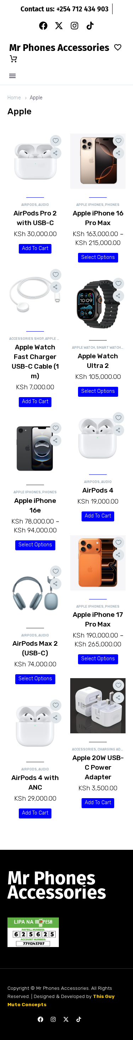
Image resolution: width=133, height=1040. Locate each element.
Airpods (29, 205)
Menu (12, 76)
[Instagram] (74, 25)
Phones (112, 205)
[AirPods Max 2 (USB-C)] (35, 591)
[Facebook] (43, 25)
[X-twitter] (59, 25)
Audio (43, 205)
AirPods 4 (97, 490)
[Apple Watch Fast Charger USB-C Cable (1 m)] (35, 295)
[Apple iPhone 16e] (35, 448)
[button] (35, 249)
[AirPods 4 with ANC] (35, 725)
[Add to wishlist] (55, 140)
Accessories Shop (26, 338)
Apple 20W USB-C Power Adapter (98, 767)
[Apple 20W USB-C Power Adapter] (98, 705)
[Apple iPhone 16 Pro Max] (98, 161)
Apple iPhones (90, 205)
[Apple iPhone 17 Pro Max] (98, 563)
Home (14, 98)
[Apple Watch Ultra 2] (98, 304)
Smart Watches (111, 347)
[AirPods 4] (98, 438)
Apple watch (83, 347)
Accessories (84, 749)
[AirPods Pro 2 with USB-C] (35, 161)
